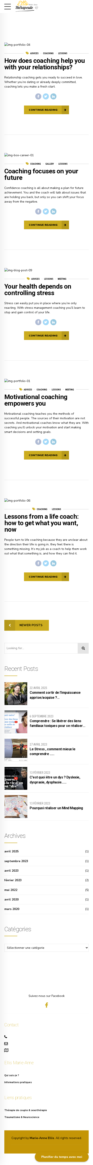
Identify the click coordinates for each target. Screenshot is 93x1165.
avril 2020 (11, 899)
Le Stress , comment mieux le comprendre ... (52, 751)
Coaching (48, 53)
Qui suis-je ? (11, 1075)
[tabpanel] (46, 44)
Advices (34, 53)
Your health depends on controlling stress (37, 290)
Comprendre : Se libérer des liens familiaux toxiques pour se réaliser (56, 723)
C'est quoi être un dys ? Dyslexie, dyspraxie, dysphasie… (55, 779)
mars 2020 (11, 909)
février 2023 (13, 880)
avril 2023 (11, 871)
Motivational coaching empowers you (35, 400)
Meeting (62, 279)
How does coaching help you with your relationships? (44, 64)
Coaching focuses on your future (41, 174)
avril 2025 (11, 851)
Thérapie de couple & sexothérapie (25, 1110)
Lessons (62, 53)
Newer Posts (30, 625)
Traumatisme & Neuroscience (21, 1117)
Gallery (49, 163)
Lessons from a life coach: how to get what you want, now (41, 523)
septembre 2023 (16, 861)
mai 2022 (10, 890)
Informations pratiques (18, 1082)
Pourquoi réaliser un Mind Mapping (56, 808)
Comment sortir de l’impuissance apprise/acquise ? (55, 695)
